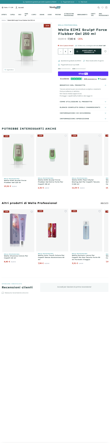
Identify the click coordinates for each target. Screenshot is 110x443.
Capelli (12, 14)
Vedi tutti (104, 203)
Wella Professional (68, 25)
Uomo (50, 14)
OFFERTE (4, 14)
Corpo (33, 14)
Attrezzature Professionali (69, 14)
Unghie (42, 14)
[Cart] (106, 7)
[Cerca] (99, 7)
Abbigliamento (82, 14)
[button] (27, 47)
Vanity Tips (93, 14)
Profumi (58, 14)
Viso (19, 14)
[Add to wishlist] (105, 51)
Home (4, 20)
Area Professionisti (104, 14)
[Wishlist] (102, 7)
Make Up (26, 14)
